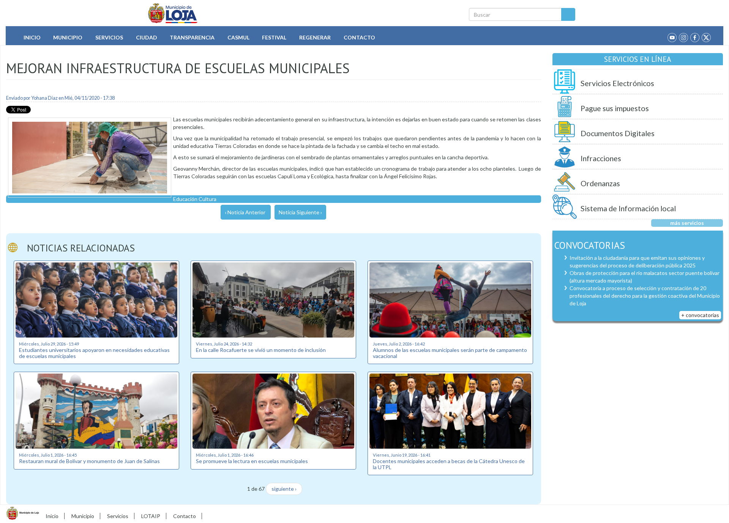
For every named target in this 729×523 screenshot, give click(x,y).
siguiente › (284, 488)
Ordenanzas (600, 183)
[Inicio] (173, 13)
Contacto (359, 37)
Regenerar (315, 37)
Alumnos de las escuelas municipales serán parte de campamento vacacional (450, 353)
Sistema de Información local (628, 208)
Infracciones (601, 158)
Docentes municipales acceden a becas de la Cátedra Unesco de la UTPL (449, 464)
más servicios (687, 223)
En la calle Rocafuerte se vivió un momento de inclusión (261, 350)
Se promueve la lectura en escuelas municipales (252, 461)
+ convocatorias (700, 315)
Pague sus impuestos (615, 108)
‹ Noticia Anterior (245, 212)
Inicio (32, 37)
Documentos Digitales (618, 133)
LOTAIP (150, 516)
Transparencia (192, 37)
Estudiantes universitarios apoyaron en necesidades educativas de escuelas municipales (94, 353)
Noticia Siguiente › (300, 212)
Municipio (67, 37)
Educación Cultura (194, 199)
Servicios (109, 37)
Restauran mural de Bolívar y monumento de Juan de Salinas (89, 461)
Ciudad (146, 37)
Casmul (238, 37)
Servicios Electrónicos (617, 83)
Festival (274, 37)
